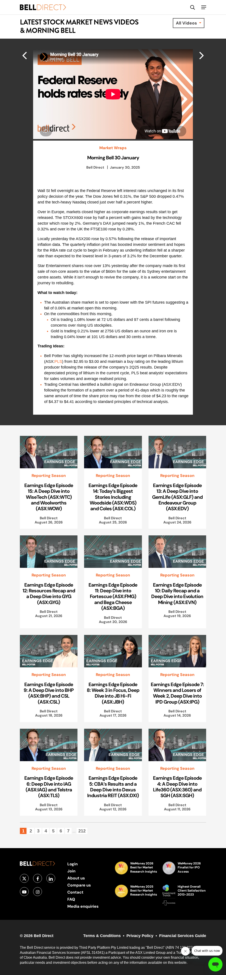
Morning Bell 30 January (113, 157)
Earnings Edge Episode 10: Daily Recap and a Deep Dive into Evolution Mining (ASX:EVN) (177, 593)
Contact (75, 892)
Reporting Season (49, 475)
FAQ (71, 899)
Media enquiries (83, 906)
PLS (58, 361)
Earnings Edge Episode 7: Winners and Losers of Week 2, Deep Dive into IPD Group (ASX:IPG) (177, 693)
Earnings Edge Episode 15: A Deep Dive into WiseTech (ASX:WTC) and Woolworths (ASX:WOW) (48, 497)
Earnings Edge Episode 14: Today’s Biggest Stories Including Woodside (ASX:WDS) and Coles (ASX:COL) (113, 497)
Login (72, 863)
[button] (203, 7)
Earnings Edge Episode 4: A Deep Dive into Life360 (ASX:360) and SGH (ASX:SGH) (177, 786)
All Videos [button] (187, 23)
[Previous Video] (201, 55)
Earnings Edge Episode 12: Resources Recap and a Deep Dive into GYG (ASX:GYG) (49, 593)
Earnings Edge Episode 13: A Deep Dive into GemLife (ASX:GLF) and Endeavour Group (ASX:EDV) (177, 497)
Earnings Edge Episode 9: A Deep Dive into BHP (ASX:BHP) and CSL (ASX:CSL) (49, 693)
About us (76, 878)
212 (82, 830)
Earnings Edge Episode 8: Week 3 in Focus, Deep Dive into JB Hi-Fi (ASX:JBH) (113, 693)
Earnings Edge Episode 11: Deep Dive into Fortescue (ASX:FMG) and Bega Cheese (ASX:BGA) (113, 596)
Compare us (79, 885)
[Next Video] (24, 55)
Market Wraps (113, 147)
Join (71, 870)
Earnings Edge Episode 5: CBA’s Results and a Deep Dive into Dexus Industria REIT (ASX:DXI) (113, 786)
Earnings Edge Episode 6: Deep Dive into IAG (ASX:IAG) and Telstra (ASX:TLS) (48, 786)
